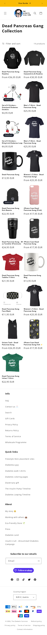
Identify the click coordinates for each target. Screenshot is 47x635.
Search (8, 412)
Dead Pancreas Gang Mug (32, 276)
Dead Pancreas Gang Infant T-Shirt (10, 377)
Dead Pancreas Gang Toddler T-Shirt (10, 276)
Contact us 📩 (11, 406)
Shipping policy (39, 625)
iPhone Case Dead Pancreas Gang (31, 243)
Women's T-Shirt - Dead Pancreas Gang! (34, 176)
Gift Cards (10, 418)
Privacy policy (10, 625)
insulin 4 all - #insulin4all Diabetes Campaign (22, 542)
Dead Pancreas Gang (10, 175)
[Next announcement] (42, 3)
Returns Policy (12, 430)
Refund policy (36, 621)
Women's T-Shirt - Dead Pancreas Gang (34, 310)
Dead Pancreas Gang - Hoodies (11, 73)
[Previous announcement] (5, 3)
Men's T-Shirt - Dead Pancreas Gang (32, 106)
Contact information (25, 629)
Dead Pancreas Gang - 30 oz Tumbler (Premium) (12, 243)
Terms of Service (13, 436)
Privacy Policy (11, 424)
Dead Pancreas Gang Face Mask (10, 310)
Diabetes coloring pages (16, 477)
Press (7, 529)
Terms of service (24, 625)
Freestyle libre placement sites (19, 459)
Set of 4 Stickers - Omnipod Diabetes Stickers (10, 107)
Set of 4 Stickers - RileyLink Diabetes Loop (12, 142)
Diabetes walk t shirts (15, 471)
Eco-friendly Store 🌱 (15, 523)
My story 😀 (10, 511)
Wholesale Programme (15, 442)
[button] (5, 13)
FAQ (7, 400)
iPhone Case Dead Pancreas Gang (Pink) (33, 209)
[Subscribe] (38, 561)
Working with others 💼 (16, 517)
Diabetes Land (12, 535)
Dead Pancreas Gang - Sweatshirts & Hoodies (33, 73)
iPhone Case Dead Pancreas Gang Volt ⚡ (33, 344)
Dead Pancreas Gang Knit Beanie (10, 209)
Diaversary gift (12, 482)
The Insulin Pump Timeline (18, 488)
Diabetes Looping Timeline (17, 494)
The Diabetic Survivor (19, 621)
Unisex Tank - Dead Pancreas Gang (10, 344)
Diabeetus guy (12, 465)
